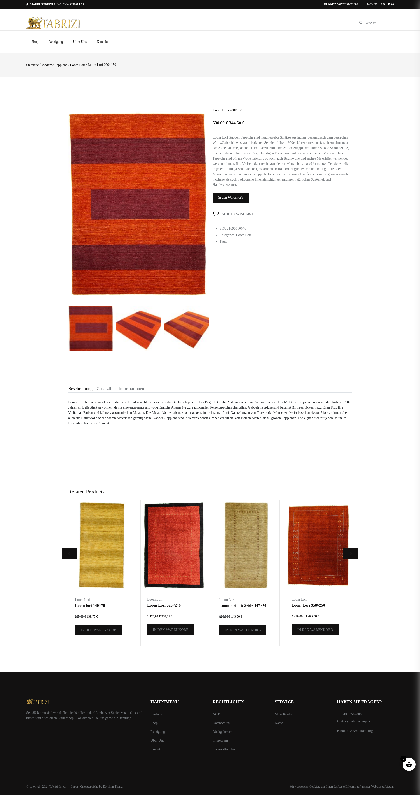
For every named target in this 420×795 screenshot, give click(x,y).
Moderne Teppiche (54, 65)
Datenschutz (221, 723)
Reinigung (157, 732)
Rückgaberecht (223, 732)
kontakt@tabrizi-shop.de (354, 721)
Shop (154, 723)
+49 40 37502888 (349, 714)
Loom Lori (77, 65)
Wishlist (370, 23)
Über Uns (157, 740)
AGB (216, 714)
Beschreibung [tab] (80, 388)
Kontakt (156, 749)
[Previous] (76, 190)
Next (350, 553)
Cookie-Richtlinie (225, 749)
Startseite (32, 65)
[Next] (202, 190)
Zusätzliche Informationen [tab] (120, 388)
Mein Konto (283, 714)
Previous (69, 553)
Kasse (279, 723)
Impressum (220, 740)
